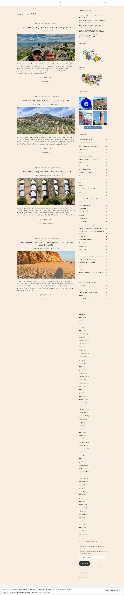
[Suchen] (105, 3)
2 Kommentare (46, 81)
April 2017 (81, 531)
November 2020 (83, 409)
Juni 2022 (81, 363)
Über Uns (43, 3)
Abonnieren (84, 563)
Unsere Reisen (31, 3)
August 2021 (82, 386)
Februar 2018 (82, 504)
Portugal (81, 215)
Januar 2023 (82, 350)
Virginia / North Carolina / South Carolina (91, 228)
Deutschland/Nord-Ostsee (86, 298)
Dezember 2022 (83, 353)
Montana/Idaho (83, 243)
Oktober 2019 (82, 445)
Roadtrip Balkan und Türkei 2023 (88, 146)
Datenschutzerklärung (56, 3)
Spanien (81, 153)
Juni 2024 (81, 327)
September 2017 (83, 514)
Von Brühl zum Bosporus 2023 (87, 282)
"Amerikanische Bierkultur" (86, 156)
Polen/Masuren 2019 (84, 169)
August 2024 (82, 320)
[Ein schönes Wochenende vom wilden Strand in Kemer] (85, 118)
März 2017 (81, 534)
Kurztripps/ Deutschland (86, 202)
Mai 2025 (81, 314)
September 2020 (83, 416)
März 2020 (82, 432)
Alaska (80, 182)
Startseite (21, 3)
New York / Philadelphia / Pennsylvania (90, 256)
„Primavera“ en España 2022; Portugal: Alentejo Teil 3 (46, 27)
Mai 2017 (81, 527)
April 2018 (81, 498)
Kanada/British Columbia (86, 172)
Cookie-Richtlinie (46, 592)
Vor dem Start (83, 236)
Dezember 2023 (83, 340)
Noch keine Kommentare (46, 223)
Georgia (81, 279)
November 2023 (83, 343)
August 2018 (82, 485)
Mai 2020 (81, 429)
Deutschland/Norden (85, 205)
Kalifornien (82, 195)
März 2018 (81, 501)
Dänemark (81, 253)
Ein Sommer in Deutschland (86, 166)
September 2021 (83, 383)
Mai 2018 (81, 494)
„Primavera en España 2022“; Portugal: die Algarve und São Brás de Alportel (46, 243)
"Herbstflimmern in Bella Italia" (87, 189)
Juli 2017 (81, 521)
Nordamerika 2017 (84, 149)
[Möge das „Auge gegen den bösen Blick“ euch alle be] (85, 104)
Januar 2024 (82, 337)
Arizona (81, 185)
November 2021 (83, 376)
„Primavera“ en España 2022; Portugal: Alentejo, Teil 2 (46, 100)
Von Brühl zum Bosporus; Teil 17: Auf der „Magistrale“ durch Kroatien (90, 35)
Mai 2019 (81, 458)
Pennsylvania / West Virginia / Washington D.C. (92, 272)
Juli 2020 (81, 422)
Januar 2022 (82, 373)
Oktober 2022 (82, 357)
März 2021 (81, 396)
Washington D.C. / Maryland (87, 262)
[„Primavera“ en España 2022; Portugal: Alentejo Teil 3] (46, 47)
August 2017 (82, 517)
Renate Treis (55, 31)
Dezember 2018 (83, 471)
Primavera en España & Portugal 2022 (46, 23)
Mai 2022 (81, 366)
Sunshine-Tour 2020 (84, 143)
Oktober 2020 (82, 412)
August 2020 (82, 419)
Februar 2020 (82, 435)
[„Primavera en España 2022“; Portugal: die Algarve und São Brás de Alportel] (46, 265)
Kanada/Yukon (83, 246)
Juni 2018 (81, 491)
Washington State (84, 289)
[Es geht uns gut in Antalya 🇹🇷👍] (100, 118)
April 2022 (81, 370)
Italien (80, 192)
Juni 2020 (81, 425)
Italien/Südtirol (83, 212)
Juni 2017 (81, 524)
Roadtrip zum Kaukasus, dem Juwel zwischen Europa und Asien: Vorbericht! (91, 26)
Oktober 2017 (82, 511)
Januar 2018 (82, 508)
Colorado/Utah (83, 179)
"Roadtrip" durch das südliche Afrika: (89, 198)
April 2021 (81, 393)
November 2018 (83, 475)
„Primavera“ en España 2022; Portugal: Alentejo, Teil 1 (46, 171)
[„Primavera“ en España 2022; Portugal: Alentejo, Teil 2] (46, 120)
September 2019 (83, 448)
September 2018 (83, 481)
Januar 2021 (82, 403)
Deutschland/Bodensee (85, 239)
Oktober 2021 (82, 380)
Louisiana (81, 302)
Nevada (81, 275)
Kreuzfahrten (82, 249)
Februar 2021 (82, 399)
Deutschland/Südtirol (85, 221)
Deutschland (82, 208)
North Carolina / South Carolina (88, 292)
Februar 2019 (82, 465)
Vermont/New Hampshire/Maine (88, 225)
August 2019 (82, 452)
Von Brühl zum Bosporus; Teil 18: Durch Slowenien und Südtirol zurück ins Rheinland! (91, 30)
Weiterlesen (46, 77)
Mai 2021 (81, 389)
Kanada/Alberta (83, 218)
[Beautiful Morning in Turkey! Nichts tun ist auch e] (100, 104)
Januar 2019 (82, 468)
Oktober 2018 (82, 478)
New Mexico (82, 285)
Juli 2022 (81, 360)
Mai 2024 (81, 330)
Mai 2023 (81, 347)
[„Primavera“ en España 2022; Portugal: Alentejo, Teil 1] (46, 191)
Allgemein (81, 162)
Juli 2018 (81, 488)
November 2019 (83, 442)
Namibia (81, 269)
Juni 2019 (81, 455)
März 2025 (82, 317)
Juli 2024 (81, 324)
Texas (80, 266)
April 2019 (81, 462)
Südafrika (81, 295)
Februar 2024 (82, 334)
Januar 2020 (82, 439)
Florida (81, 176)
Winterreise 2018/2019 (85, 139)
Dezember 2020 (83, 406)
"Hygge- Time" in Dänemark (86, 259)
